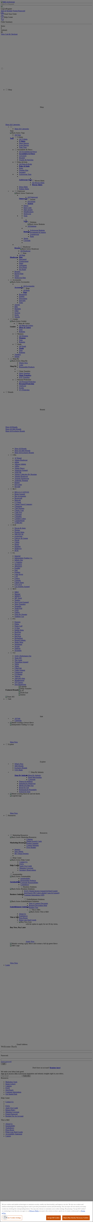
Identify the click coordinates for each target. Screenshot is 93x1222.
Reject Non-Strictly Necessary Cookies (76, 1218)
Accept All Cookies (53, 1218)
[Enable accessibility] (5, 1217)
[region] (46, 1211)
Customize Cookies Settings (12, 1218)
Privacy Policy (34, 1211)
